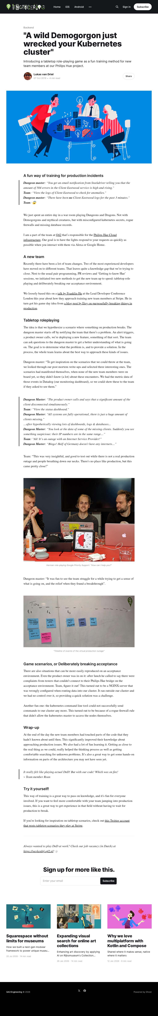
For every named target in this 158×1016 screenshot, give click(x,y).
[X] (79, 990)
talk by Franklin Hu (70, 293)
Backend (28, 27)
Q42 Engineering (14, 992)
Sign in (127, 6)
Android (79, 6)
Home (57, 6)
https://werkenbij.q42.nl (38, 851)
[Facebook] (84, 990)
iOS (67, 6)
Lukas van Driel (44, 74)
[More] (90, 7)
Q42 (58, 235)
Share (129, 76)
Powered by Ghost (143, 992)
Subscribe (143, 6)
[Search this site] (117, 6)
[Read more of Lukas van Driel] (27, 76)
